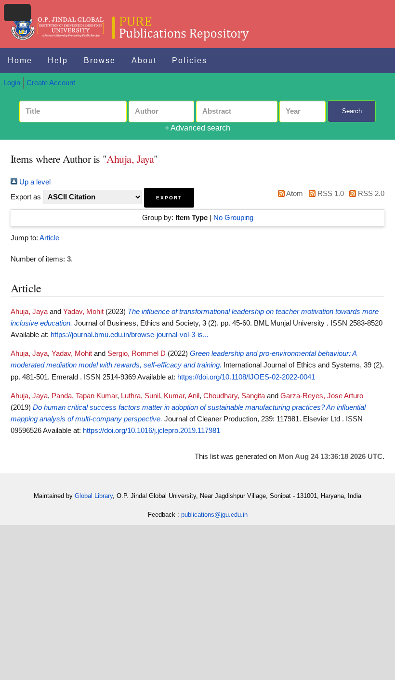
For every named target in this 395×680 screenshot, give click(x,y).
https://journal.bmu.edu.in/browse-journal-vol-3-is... (130, 335)
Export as (26, 197)
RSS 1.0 (329, 193)
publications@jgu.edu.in (214, 514)
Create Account (50, 83)
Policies (189, 60)
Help (58, 60)
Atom (294, 193)
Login (11, 83)
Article (49, 238)
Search (352, 111)
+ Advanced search (197, 128)
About (144, 60)
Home (20, 60)
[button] (169, 198)
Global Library (94, 495)
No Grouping (233, 218)
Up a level (34, 182)
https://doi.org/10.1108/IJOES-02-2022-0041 (246, 377)
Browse (100, 60)
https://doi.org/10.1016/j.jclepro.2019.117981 (151, 430)
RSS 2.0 (370, 193)
